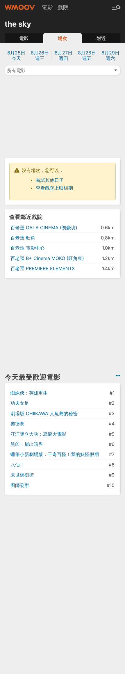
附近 (101, 38)
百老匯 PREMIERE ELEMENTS (42, 268)
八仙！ (17, 465)
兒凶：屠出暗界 (26, 444)
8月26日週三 (40, 55)
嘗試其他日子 (50, 180)
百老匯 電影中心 (27, 248)
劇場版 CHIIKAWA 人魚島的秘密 (44, 413)
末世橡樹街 (22, 475)
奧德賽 (17, 423)
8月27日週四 (63, 55)
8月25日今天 (16, 55)
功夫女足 (19, 403)
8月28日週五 (87, 55)
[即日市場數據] (118, 375)
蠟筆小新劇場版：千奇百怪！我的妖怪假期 (54, 454)
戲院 (63, 7)
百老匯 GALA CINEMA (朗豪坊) (43, 227)
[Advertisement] (62, 116)
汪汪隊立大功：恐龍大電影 (38, 434)
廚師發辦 (19, 485)
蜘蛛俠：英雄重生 (29, 393)
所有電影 (16, 70)
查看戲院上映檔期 (54, 188)
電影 (47, 7)
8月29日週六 (110, 55)
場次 (62, 38)
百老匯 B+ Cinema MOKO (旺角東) (47, 258)
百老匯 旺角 (22, 238)
